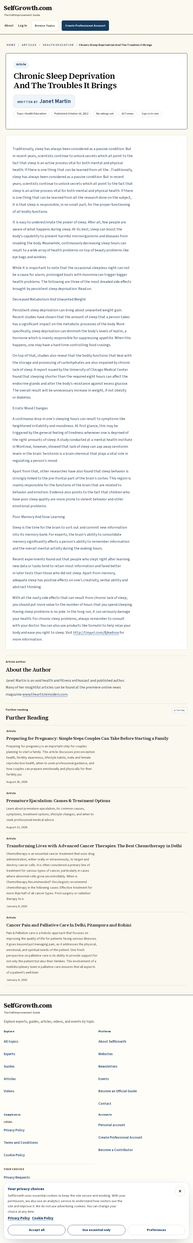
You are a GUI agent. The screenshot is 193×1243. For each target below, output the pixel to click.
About (8, 25)
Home (11, 45)
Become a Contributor (115, 1150)
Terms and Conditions (21, 1142)
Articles (29, 45)
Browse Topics (45, 26)
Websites (105, 1054)
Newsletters (107, 1066)
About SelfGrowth (112, 1041)
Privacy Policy (14, 1130)
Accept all (36, 1229)
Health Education (58, 45)
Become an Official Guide (117, 1091)
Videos (9, 1091)
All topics (11, 1041)
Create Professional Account (120, 1137)
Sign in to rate (150, 114)
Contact (104, 1103)
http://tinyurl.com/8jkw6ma (96, 632)
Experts (9, 1054)
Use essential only (96, 1229)
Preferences (156, 1229)
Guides (9, 1066)
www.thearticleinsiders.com (45, 694)
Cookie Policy (14, 1155)
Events (103, 1079)
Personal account (111, 1125)
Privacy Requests (17, 1177)
